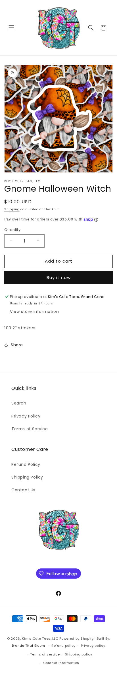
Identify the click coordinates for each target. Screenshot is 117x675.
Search (18, 403)
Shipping (12, 209)
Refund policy (63, 645)
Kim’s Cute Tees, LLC (40, 638)
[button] (11, 27)
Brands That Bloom (28, 645)
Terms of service (45, 654)
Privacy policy (93, 645)
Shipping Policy (27, 477)
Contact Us (23, 490)
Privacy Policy (25, 416)
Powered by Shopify (76, 638)
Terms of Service (29, 429)
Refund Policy (25, 464)
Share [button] (17, 345)
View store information (34, 311)
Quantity (12, 229)
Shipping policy (78, 654)
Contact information (61, 663)
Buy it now (59, 277)
